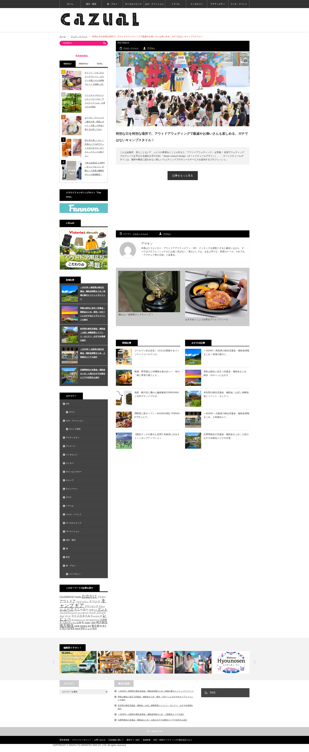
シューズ (67, 609)
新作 (89, 626)
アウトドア (68, 601)
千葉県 (93, 623)
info (67, 404)
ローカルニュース (78, 620)
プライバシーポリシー (81, 740)
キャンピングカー (73, 472)
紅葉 (68, 629)
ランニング (96, 616)
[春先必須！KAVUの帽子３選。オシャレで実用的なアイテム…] (116, 662)
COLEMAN (65, 596)
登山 (64, 628)
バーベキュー (75, 574)
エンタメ (70, 463)
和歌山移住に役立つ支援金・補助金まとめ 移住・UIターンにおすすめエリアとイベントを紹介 (92, 314)
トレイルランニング (68, 612)
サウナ (72, 412)
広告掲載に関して (116, 740)
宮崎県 (77, 626)
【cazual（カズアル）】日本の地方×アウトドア (211, 748)
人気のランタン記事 (71, 622)
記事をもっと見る (182, 175)
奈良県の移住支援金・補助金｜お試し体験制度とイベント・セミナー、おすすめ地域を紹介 (92, 334)
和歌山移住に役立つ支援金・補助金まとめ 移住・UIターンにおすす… (226, 373)
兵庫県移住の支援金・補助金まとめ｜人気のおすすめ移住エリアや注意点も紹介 (92, 374)
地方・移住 (91, 4)
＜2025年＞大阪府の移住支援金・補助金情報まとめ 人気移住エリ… (226, 415)
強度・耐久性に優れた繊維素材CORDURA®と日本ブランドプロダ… (156, 394)
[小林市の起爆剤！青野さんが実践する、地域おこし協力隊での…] (154, 662)
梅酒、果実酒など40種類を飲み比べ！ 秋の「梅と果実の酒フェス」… (157, 373)
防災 (68, 557)
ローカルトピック (133, 4)
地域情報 (146, 740)
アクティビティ (217, 4)
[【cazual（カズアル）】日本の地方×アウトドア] (100, 19)
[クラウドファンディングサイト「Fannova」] (84, 212)
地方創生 (102, 622)
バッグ (92, 612)
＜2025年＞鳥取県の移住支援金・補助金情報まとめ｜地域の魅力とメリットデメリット (92, 293)
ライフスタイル (80, 615)
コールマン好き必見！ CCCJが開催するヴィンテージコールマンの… (156, 352)
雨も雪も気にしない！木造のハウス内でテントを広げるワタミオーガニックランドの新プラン (94, 148)
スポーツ (93, 609)
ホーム (70, 4)
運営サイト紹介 (133, 740)
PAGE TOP (157, 731)
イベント (95, 601)
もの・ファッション (154, 4)
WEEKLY (68, 64)
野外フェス (86, 628)
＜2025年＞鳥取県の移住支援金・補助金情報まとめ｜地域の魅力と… (226, 352)
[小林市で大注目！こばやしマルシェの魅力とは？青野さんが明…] (192, 662)
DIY (73, 597)
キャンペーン (72, 489)
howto (78, 597)
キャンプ (70, 480)
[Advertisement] (183, 208)
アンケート (71, 446)
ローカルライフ (93, 620)
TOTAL (100, 64)
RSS (212, 692)
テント (103, 609)
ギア (79, 605)
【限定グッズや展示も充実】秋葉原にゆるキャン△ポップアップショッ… (156, 436)
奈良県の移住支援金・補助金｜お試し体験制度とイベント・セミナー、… (226, 394)
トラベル (175, 4)
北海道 (87, 623)
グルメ (102, 606)
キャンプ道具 (75, 429)
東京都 (95, 625)
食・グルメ (112, 4)
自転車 (77, 629)
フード (68, 616)
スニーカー (81, 609)
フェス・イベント (238, 4)
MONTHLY (83, 64)
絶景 (72, 628)
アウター (102, 597)
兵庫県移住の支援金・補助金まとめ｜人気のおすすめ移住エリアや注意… (226, 436)
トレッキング (82, 612)
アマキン (151, 48)
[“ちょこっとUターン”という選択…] (231, 662)
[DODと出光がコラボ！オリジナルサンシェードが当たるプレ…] (78, 662)
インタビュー (196, 4)
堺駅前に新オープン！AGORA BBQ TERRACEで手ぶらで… (157, 415)
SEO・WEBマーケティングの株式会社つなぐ (172, 740)
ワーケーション (73, 531)
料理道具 (83, 626)
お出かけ (89, 596)
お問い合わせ (100, 740)
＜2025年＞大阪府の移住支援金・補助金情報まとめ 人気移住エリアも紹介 (92, 353)
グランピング (91, 606)
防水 (94, 628)
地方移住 (67, 625)
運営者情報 (64, 740)
